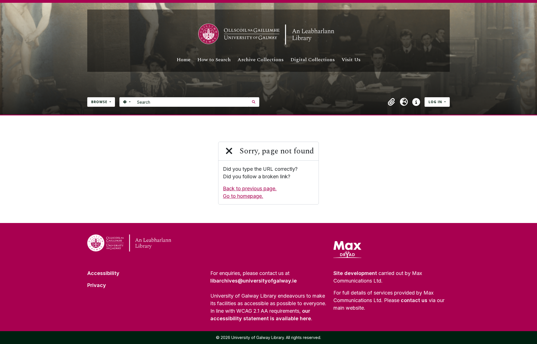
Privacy (96, 285)
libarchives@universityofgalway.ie (253, 281)
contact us (414, 300)
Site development (355, 273)
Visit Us (351, 59)
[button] (391, 102)
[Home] (268, 34)
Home (183, 59)
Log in (435, 101)
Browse (100, 101)
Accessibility (103, 273)
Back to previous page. (250, 188)
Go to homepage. (243, 196)
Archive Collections (260, 59)
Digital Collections (312, 59)
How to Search (214, 59)
